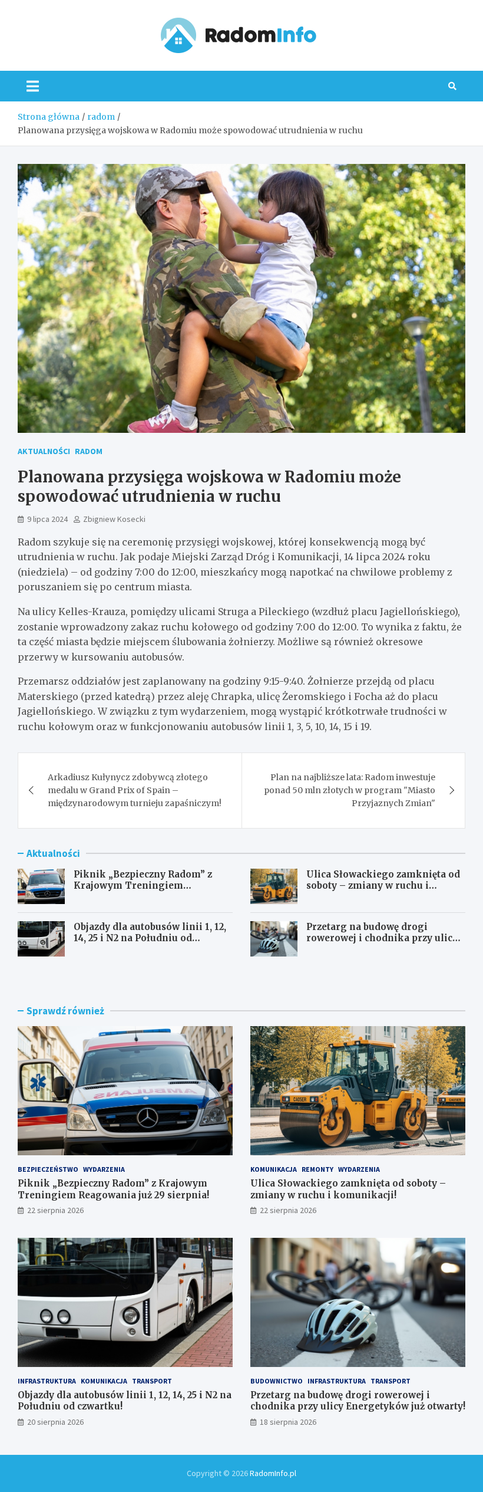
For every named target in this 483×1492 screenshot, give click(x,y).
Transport (152, 1380)
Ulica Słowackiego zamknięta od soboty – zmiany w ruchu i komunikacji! (383, 886)
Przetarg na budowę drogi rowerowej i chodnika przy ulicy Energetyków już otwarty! (382, 938)
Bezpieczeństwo (48, 1169)
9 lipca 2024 (47, 519)
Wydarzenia (104, 1169)
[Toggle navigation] (33, 86)
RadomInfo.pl (273, 1473)
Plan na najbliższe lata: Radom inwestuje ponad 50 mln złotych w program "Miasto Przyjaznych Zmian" (349, 790)
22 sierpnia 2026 (55, 1210)
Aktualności (44, 451)
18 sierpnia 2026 (288, 1422)
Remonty (317, 1169)
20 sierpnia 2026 (55, 1422)
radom (88, 451)
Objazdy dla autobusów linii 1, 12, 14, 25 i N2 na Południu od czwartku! (150, 938)
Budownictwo (276, 1380)
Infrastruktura (47, 1380)
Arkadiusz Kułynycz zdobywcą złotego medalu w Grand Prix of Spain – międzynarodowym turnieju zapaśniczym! (134, 790)
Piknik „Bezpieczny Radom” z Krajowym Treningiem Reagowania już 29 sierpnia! (143, 886)
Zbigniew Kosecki (114, 519)
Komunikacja (273, 1169)
